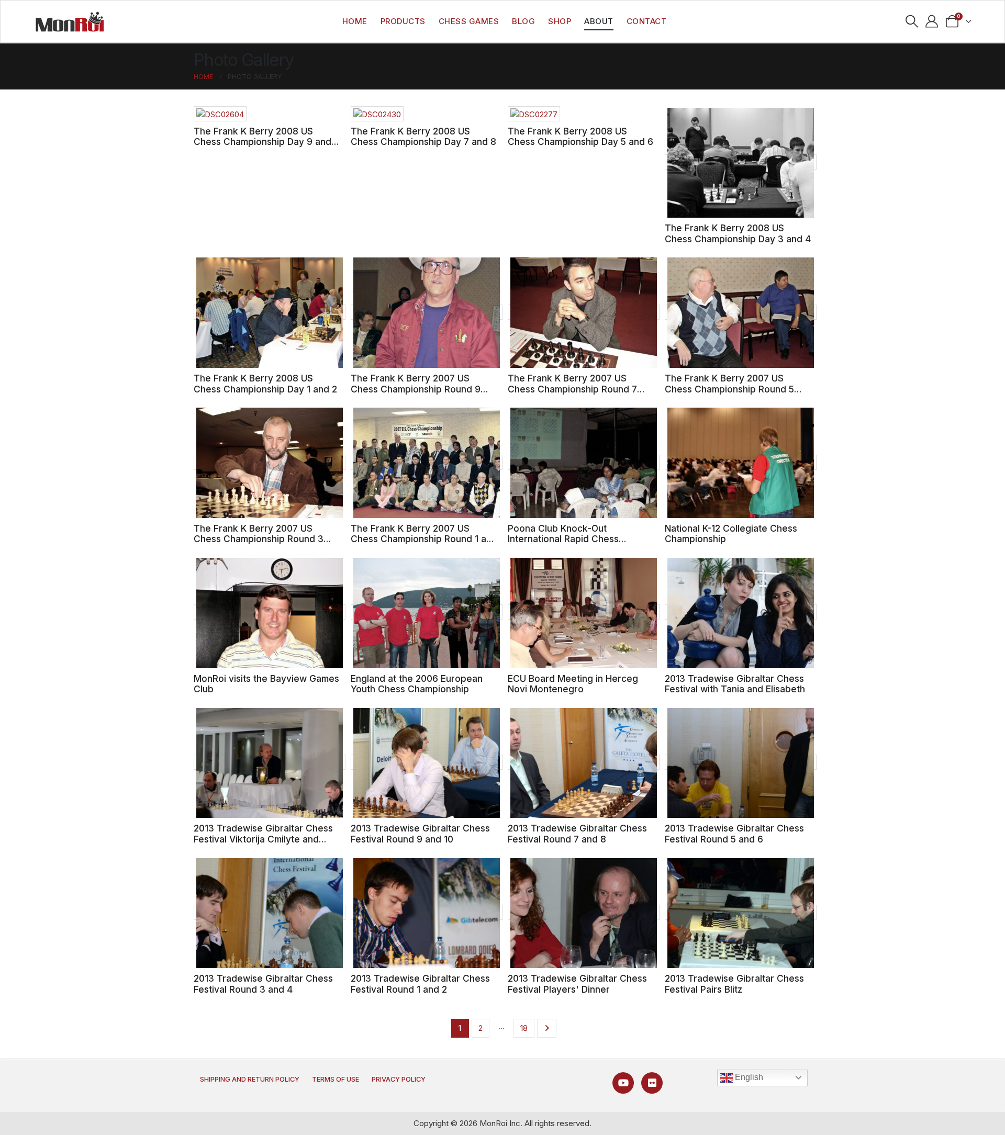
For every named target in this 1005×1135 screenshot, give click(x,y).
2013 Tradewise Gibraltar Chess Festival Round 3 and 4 (263, 984)
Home (354, 21)
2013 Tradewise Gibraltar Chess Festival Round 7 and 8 (577, 834)
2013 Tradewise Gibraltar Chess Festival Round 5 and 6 (734, 834)
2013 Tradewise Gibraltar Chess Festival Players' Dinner (577, 984)
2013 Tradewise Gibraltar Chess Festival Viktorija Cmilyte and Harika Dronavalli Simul (263, 839)
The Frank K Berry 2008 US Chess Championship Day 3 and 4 (738, 233)
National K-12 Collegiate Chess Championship (731, 534)
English (748, 1077)
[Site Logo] (69, 21)
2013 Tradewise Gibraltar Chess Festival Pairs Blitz (734, 984)
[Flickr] (652, 1083)
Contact (647, 21)
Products (403, 21)
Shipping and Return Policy (249, 1079)
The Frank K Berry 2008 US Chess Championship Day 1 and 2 (265, 384)
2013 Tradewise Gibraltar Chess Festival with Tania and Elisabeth (735, 684)
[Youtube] (623, 1083)
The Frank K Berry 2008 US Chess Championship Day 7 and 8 (423, 137)
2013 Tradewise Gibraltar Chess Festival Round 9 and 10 (420, 834)
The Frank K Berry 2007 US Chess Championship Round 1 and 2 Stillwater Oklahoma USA (424, 539)
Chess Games (469, 21)
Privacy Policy (399, 1079)
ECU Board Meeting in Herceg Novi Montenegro (573, 684)
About (598, 21)
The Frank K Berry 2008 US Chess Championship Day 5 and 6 (580, 137)
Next (546, 1028)
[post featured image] (220, 113)
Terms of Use (335, 1079)
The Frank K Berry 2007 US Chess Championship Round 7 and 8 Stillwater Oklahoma (572, 389)
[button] (911, 21)
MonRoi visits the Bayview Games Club (266, 684)
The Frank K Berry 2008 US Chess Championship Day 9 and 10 (262, 142)
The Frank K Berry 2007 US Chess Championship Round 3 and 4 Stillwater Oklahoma (258, 539)
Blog (523, 21)
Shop (559, 21)
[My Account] (932, 21)
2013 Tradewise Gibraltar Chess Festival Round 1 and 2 (420, 984)
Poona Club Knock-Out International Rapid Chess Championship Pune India (563, 539)
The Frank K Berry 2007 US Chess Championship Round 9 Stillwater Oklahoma (416, 389)
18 (524, 1028)
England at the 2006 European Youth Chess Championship (417, 684)
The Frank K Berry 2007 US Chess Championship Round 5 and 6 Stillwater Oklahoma (729, 389)
